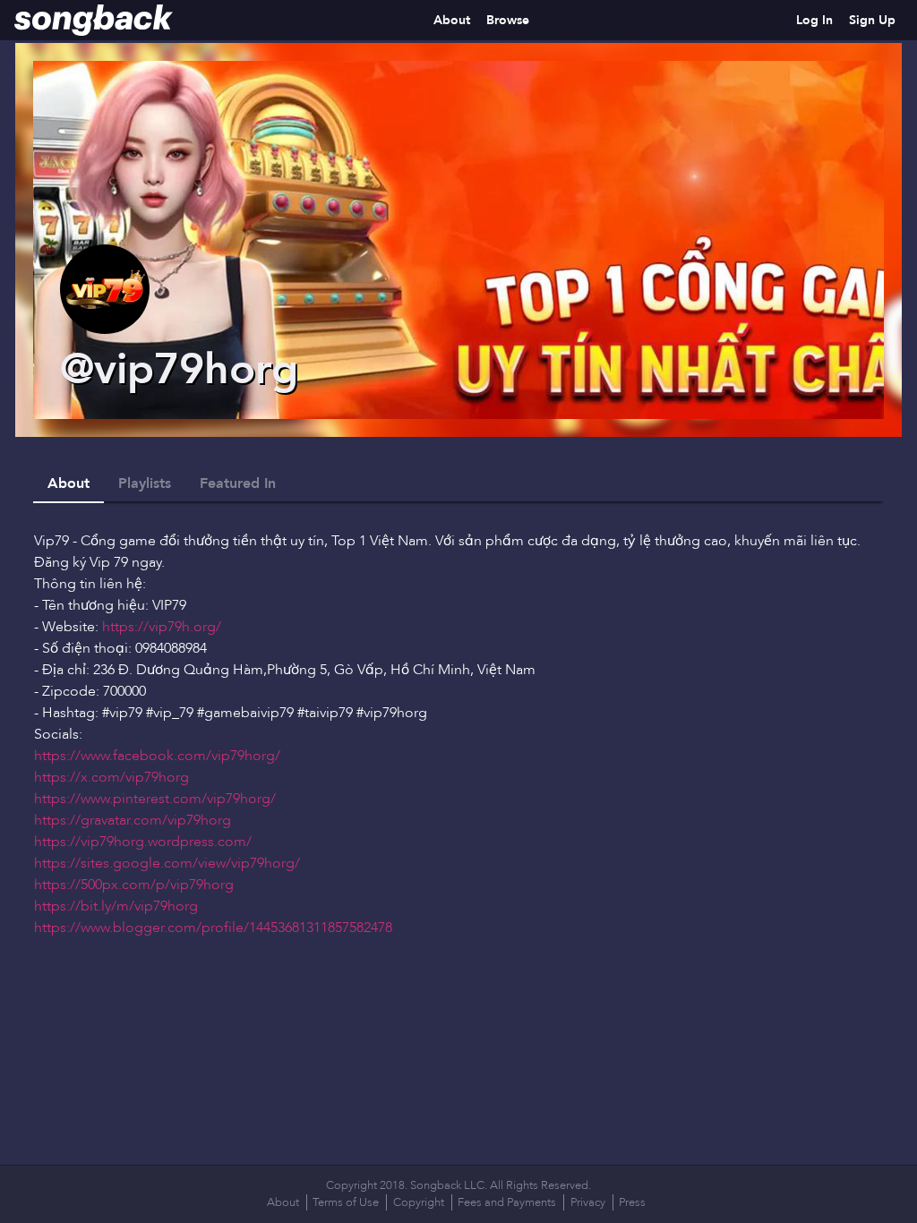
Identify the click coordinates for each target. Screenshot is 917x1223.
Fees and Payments (507, 1202)
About (451, 20)
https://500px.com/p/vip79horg (134, 884)
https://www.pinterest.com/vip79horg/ (155, 798)
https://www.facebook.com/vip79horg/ (157, 755)
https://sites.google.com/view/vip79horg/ (167, 863)
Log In (814, 20)
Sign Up (872, 20)
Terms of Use (346, 1202)
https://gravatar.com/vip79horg (132, 820)
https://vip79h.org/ (161, 627)
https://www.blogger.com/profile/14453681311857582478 (213, 927)
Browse (507, 20)
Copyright (418, 1202)
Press (632, 1202)
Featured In (238, 483)
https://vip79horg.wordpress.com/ (143, 841)
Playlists (144, 483)
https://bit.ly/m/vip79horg (116, 906)
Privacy (587, 1202)
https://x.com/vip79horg (111, 777)
